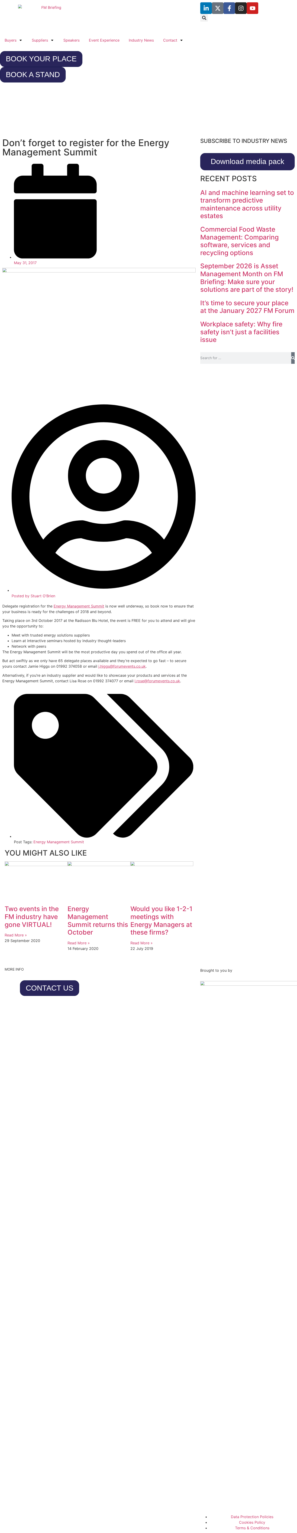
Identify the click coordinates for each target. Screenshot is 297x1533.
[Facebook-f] (229, 8)
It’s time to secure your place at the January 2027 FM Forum (247, 307)
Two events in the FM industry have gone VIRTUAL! (32, 916)
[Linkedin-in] (206, 8)
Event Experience (104, 40)
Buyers (10, 40)
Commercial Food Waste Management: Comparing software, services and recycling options (239, 241)
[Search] (293, 358)
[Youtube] (252, 8)
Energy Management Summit (79, 606)
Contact (170, 40)
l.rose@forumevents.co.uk (157, 681)
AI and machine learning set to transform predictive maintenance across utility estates (247, 204)
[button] (204, 18)
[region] (148, 112)
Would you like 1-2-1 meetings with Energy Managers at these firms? (161, 920)
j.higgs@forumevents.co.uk (122, 666)
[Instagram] (241, 8)
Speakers (71, 40)
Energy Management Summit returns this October (98, 920)
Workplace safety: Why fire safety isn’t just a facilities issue (241, 332)
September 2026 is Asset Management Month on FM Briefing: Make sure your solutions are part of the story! (246, 277)
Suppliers (40, 40)
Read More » (16, 935)
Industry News (141, 40)
